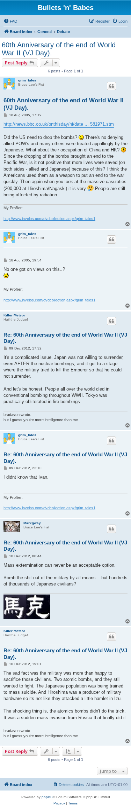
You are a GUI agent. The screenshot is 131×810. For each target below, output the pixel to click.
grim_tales (27, 80)
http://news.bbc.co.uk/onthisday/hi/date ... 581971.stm (58, 124)
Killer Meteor (14, 315)
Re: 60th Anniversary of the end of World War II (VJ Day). (65, 338)
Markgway (32, 523)
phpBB (47, 797)
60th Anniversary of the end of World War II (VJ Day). (59, 49)
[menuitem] (10, 21)
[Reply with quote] (111, 86)
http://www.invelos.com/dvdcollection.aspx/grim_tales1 (49, 219)
